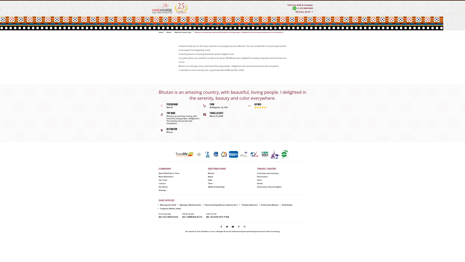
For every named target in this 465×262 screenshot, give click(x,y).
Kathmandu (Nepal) (269, 205)
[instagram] (244, 226)
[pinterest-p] (238, 226)
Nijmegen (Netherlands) (190, 205)
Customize (245, 27)
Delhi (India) (287, 205)
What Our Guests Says (183, 32)
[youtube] (232, 226)
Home (161, 32)
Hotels (260, 183)
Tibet (210, 183)
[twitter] (227, 226)
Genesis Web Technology (270, 231)
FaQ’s (259, 180)
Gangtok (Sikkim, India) (170, 208)
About (169, 32)
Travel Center (229, 27)
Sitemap (162, 190)
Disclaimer (163, 187)
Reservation (262, 177)
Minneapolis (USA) (168, 205)
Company (198, 27)
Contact (274, 27)
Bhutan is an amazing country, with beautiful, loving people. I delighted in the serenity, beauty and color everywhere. (239, 32)
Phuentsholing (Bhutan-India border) (221, 205)
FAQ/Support (260, 27)
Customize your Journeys (268, 173)
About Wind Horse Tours (169, 173)
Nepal (210, 177)
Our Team (163, 180)
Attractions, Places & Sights (269, 187)
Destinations (212, 27)
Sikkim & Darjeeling (216, 187)
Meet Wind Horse (166, 177)
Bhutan (211, 173)
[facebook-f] (221, 226)
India (210, 180)
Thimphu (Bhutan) (249, 205)
